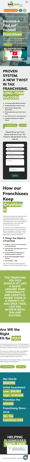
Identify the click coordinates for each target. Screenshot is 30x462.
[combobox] (8, 149)
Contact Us (8, 44)
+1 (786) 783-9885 (12, 10)
